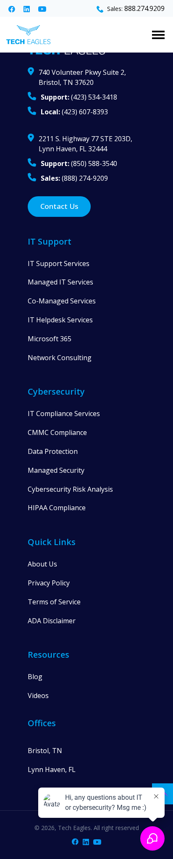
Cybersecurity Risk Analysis (70, 489)
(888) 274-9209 (74, 178)
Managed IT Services (60, 282)
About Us (42, 564)
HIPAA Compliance (57, 507)
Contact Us (59, 206)
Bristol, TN (45, 750)
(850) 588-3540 (79, 163)
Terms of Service (54, 601)
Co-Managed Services (62, 301)
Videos (38, 695)
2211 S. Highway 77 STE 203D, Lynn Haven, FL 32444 (85, 143)
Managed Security (56, 470)
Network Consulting (60, 357)
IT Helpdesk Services (60, 319)
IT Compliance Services (64, 413)
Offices (42, 723)
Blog (35, 676)
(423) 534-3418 (79, 97)
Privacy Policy (49, 583)
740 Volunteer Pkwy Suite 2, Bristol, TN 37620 (82, 77)
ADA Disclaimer (52, 620)
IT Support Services (58, 263)
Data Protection (53, 451)
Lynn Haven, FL (52, 769)
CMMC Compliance (57, 432)
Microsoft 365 (49, 338)
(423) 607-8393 (74, 111)
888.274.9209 (144, 8)
